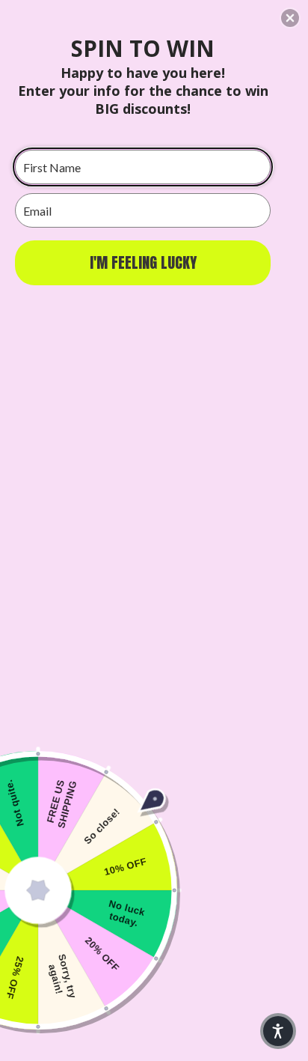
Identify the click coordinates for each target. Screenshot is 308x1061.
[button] (290, 18)
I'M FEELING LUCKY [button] (143, 262)
